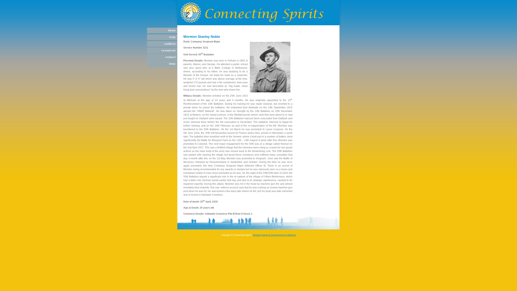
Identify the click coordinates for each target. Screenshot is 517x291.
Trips (172, 37)
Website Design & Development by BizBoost (274, 235)
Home (172, 30)
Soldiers (170, 43)
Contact (170, 57)
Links (172, 63)
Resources (169, 50)
